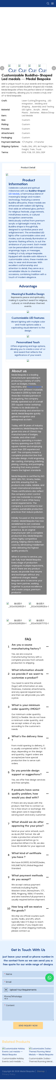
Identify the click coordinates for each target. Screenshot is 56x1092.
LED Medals (14, 193)
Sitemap (40, 1071)
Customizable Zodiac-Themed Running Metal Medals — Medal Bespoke (41, 1060)
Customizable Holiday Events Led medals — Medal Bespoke (13, 1060)
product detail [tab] (28, 167)
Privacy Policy (8, 1074)
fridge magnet (34, 386)
